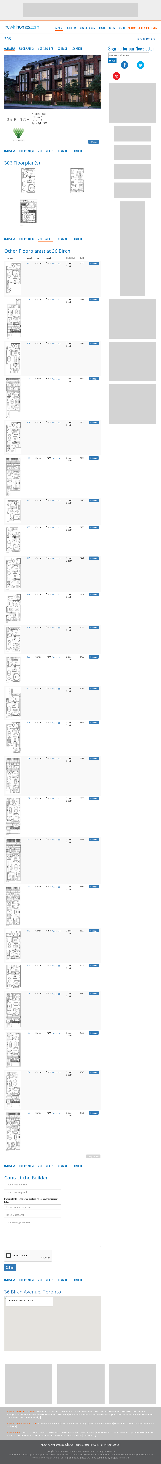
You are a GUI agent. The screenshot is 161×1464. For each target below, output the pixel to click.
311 (28, 594)
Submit (10, 1267)
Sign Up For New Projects (142, 28)
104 (28, 1072)
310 (28, 500)
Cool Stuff (77, 1435)
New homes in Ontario (47, 1411)
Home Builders (103, 1432)
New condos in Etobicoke (101, 1423)
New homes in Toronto (70, 1411)
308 (28, 657)
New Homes (52, 1432)
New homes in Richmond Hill (30, 1414)
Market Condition (120, 1432)
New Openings (87, 28)
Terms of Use (81, 1444)
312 (28, 930)
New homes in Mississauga (95, 1411)
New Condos (39, 1432)
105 (28, 1033)
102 (28, 1113)
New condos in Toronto (48, 1423)
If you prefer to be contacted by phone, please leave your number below (31, 1200)
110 (28, 839)
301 (28, 343)
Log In (121, 28)
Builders (71, 28)
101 (28, 758)
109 (28, 299)
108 (28, 993)
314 (28, 263)
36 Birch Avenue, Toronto (32, 1291)
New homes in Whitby (29, 1417)
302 (28, 422)
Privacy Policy (98, 1444)
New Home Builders (69, 1432)
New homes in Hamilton (56, 1414)
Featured (27, 1432)
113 (28, 458)
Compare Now (93, 1156)
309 (28, 965)
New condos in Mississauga (74, 1423)
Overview (9, 48)
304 (28, 688)
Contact (62, 48)
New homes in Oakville (120, 1411)
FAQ (70, 1444)
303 (28, 722)
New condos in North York (126, 1423)
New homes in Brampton (80, 1414)
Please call (56, 263)
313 (28, 558)
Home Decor (28, 1435)
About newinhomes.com (54, 1444)
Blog (112, 28)
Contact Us (113, 1444)
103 (28, 378)
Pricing (102, 28)
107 (28, 798)
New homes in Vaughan (104, 1414)
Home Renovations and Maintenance (53, 1435)
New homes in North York (129, 1414)
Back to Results (145, 39)
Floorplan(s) (26, 48)
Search (59, 28)
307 (28, 627)
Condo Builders (87, 1432)
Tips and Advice (137, 1432)
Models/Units (45, 48)
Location (77, 48)
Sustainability (89, 1435)
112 (28, 886)
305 (28, 527)
